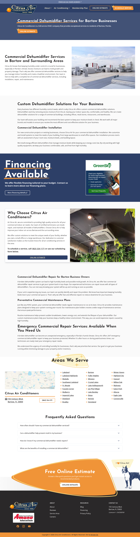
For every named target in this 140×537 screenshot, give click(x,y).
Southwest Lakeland (70, 382)
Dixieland (66, 399)
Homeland (92, 402)
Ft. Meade (66, 385)
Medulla (65, 379)
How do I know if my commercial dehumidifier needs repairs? (44, 441)
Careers (53, 517)
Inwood (117, 379)
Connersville (118, 399)
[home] (21, 8)
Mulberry (66, 392)
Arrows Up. (94, 535)
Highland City (119, 376)
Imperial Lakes (68, 395)
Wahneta (117, 385)
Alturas (116, 392)
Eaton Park (118, 389)
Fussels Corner (68, 389)
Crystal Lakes (93, 382)
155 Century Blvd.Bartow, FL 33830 (15, 400)
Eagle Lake (118, 395)
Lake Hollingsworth (95, 385)
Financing (84, 510)
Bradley (65, 402)
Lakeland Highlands (70, 376)
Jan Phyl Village (94, 389)
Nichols (91, 399)
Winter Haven (119, 372)
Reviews (53, 510)
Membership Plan (80, 8)
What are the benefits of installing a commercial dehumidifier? (44, 448)
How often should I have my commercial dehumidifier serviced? (44, 425)
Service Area (54, 513)
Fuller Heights (93, 376)
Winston (91, 379)
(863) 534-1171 (38, 248)
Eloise (90, 395)
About (52, 507)
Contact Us (113, 503)
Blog (82, 507)
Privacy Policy (85, 513)
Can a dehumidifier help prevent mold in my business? (41, 433)
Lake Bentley (93, 392)
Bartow (91, 372)
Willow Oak (118, 382)
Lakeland (65, 372)
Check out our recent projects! (69, 2)
